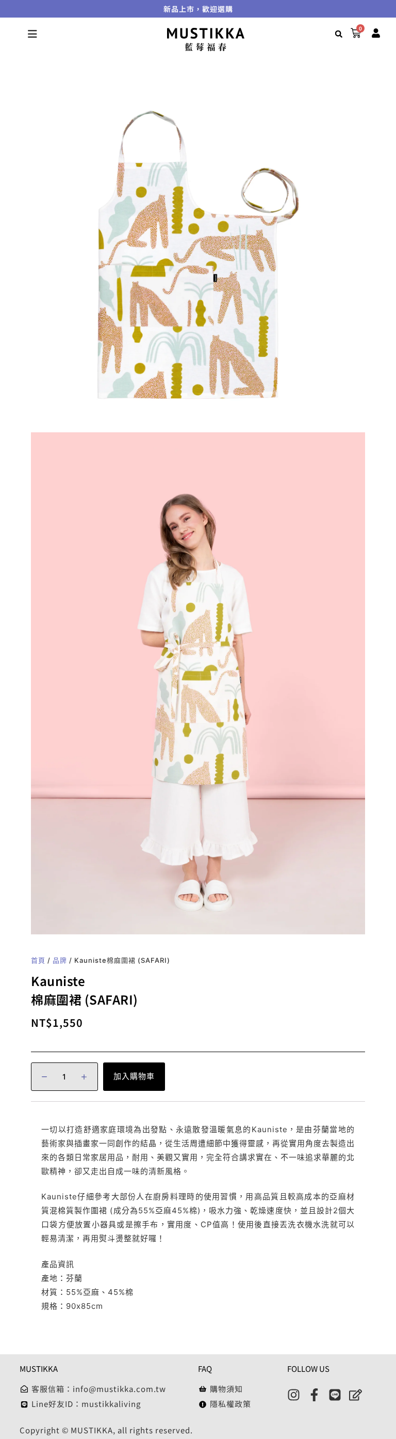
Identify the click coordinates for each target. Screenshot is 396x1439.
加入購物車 (134, 1076)
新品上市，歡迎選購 (198, 9)
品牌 (60, 960)
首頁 (38, 960)
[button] (338, 34)
